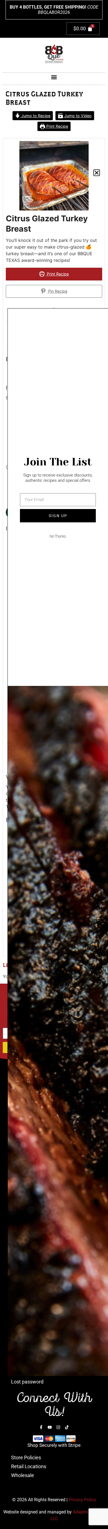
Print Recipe (56, 126)
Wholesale (22, 1475)
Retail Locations (28, 1466)
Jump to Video (77, 115)
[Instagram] (58, 1427)
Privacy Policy (82, 1499)
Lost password (27, 1382)
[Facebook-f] (41, 1427)
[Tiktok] (67, 1427)
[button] (54, 77)
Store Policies (26, 1457)
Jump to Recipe (35, 115)
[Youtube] (50, 1427)
